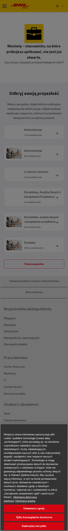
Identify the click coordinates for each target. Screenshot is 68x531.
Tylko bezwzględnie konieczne (34, 517)
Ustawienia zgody (33, 508)
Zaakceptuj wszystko (34, 526)
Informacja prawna (25, 500)
